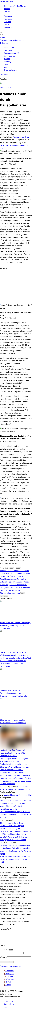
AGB (5, 1007)
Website (3, 957)
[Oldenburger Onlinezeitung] (12, 966)
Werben (7, 9)
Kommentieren (14, 593)
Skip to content (6, 1)
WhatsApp (8, 27)
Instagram (8, 19)
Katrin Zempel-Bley (21, 137)
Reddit (23, 145)
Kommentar (5, 929)
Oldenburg (8, 50)
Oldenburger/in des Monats (15, 6)
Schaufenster (11, 70)
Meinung (7, 62)
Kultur (6, 64)
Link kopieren (4, 596)
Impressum (8, 1001)
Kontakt (7, 11)
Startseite (4, 593)
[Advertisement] (16, 287)
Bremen (7, 59)
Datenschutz (9, 1004)
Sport (6, 67)
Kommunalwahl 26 (11, 53)
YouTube (7, 22)
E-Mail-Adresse (7, 950)
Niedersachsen (10, 56)
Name (3, 945)
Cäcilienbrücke (23, 789)
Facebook (8, 16)
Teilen (22, 593)
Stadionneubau (10, 789)
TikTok (6, 24)
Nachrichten (9, 48)
